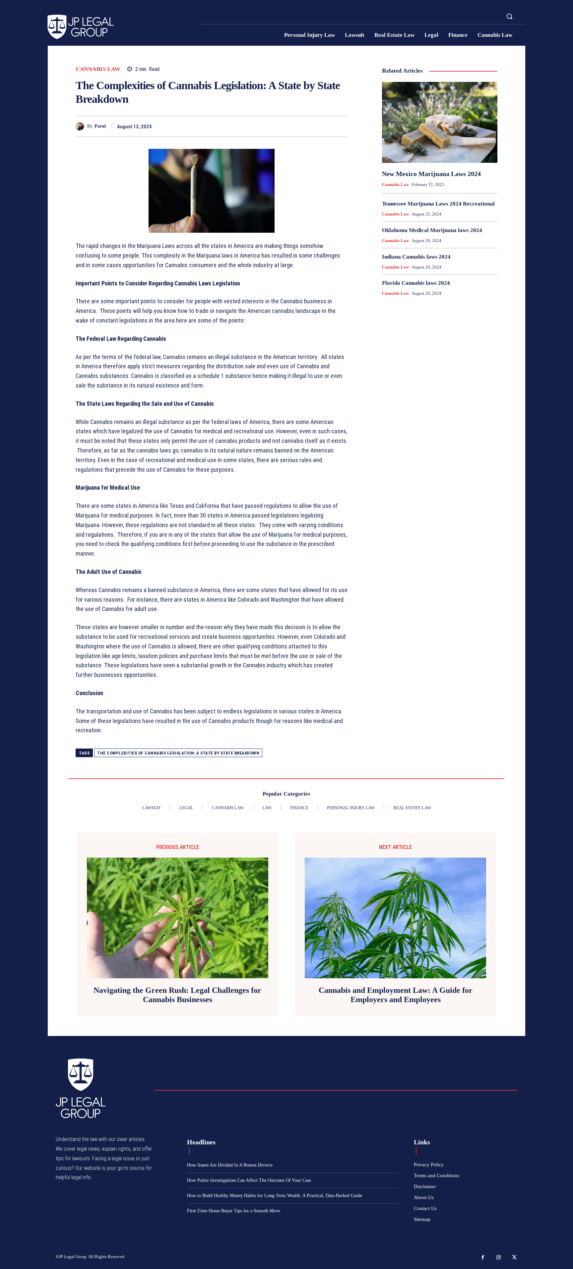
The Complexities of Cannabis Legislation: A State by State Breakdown (178, 753)
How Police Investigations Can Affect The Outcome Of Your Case (249, 1180)
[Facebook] (295, 126)
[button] (509, 16)
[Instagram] (498, 1257)
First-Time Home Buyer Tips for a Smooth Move (233, 1210)
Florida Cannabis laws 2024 (416, 283)
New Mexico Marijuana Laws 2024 (431, 173)
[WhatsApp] (341, 126)
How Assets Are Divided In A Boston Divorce (230, 1165)
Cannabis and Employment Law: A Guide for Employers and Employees (396, 995)
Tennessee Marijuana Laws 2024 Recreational (438, 204)
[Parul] (81, 126)
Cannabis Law (98, 69)
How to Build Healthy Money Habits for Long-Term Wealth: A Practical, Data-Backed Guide (274, 1195)
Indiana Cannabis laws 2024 (416, 257)
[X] (310, 126)
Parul (100, 126)
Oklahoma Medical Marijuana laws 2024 (432, 230)
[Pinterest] (325, 126)
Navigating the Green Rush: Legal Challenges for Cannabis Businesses (177, 995)
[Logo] (120, 27)
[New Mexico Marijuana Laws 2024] (439, 122)
